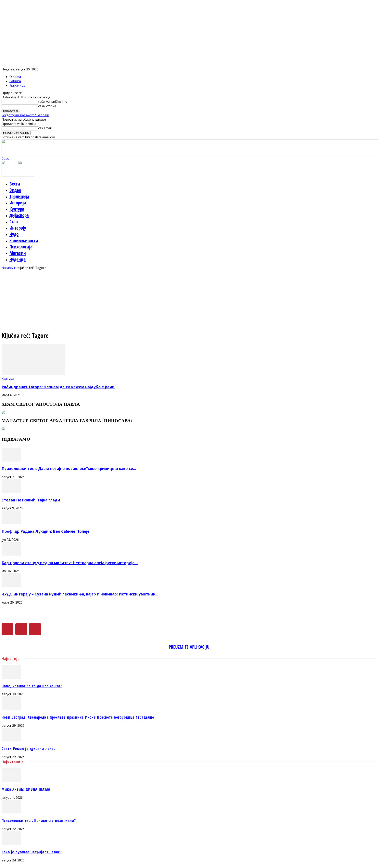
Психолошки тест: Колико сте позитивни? (39, 820)
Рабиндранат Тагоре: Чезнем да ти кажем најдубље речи (58, 386)
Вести (14, 184)
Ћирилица (17, 85)
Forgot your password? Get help (25, 115)
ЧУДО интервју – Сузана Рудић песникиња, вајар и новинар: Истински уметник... (80, 594)
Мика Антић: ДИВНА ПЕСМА (26, 789)
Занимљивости (23, 240)
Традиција (19, 196)
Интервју (17, 228)
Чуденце (17, 259)
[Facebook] (7, 629)
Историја (17, 202)
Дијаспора (19, 215)
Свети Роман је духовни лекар (29, 748)
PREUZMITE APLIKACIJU (189, 647)
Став (13, 221)
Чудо (14, 234)
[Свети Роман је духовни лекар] (11, 740)
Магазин (17, 253)
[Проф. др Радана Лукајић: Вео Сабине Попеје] (11, 523)
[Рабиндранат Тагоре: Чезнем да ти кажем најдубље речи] (33, 374)
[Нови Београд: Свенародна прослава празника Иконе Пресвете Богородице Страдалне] (11, 709)
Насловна (9, 268)
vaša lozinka (47, 106)
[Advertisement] (189, 299)
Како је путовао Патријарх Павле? (32, 851)
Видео (15, 190)
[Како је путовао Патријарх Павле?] (11, 843)
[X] (21, 629)
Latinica (15, 81)
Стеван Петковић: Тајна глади (31, 500)
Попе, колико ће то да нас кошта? (32, 685)
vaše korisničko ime (52, 101)
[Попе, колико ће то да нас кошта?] (11, 677)
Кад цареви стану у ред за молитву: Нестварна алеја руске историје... (70, 562)
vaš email (45, 128)
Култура (16, 209)
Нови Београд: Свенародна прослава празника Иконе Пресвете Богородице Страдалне (78, 717)
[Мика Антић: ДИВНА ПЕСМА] (11, 781)
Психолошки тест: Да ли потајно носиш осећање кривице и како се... (69, 468)
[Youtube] (35, 629)
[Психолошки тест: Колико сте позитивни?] (11, 812)
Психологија (20, 247)
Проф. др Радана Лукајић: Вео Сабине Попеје (46, 531)
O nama (15, 77)
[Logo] (10, 175)
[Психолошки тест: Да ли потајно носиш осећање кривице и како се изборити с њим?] (11, 460)
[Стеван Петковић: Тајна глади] (11, 491)
